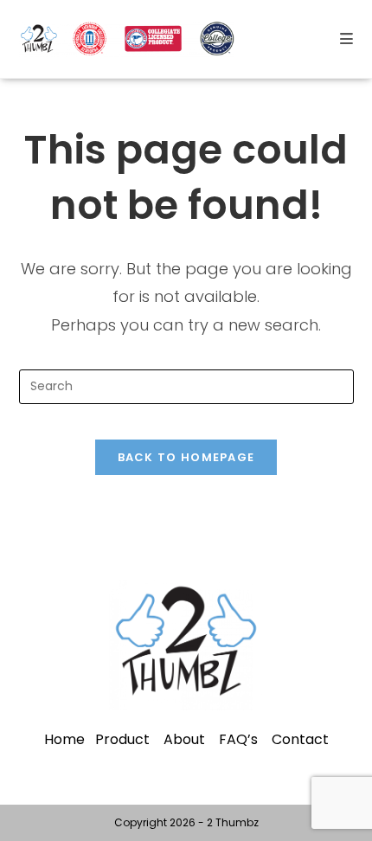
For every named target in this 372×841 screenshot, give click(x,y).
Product (122, 739)
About (184, 739)
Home (64, 739)
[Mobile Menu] (347, 39)
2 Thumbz (233, 822)
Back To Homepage (186, 457)
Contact (300, 739)
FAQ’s (238, 739)
